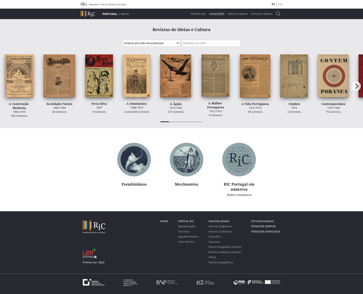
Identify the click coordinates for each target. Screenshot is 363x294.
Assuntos (214, 241)
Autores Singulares (220, 226)
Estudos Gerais (261, 14)
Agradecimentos (188, 236)
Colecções (216, 14)
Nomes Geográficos (221, 262)
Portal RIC (198, 14)
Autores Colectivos (220, 231)
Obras (212, 257)
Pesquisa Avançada (265, 231)
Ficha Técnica (186, 241)
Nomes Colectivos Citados (225, 252)
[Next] (356, 86)
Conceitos (215, 236)
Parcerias (183, 231)
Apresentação (186, 226)
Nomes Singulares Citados (225, 246)
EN (280, 4)
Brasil (125, 14)
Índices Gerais (238, 14)
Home (164, 221)
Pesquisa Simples (263, 226)
